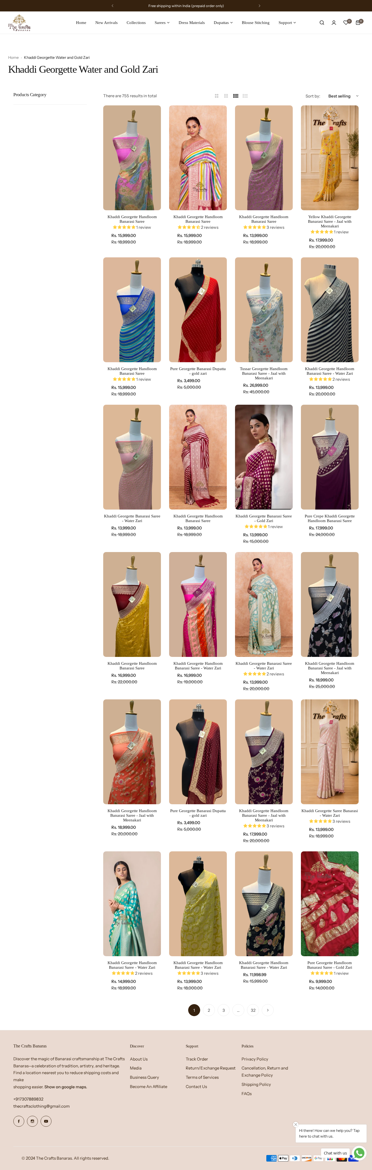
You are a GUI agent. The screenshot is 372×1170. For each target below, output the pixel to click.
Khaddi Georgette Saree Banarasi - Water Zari (329, 813)
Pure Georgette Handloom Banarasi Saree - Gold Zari (329, 965)
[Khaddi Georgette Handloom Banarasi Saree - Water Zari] (330, 309)
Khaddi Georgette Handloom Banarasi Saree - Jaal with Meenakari (329, 668)
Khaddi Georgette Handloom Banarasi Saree (132, 219)
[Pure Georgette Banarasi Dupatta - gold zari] (198, 309)
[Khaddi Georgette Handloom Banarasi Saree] (132, 157)
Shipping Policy (256, 1084)
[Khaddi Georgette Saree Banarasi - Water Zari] (330, 751)
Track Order (197, 1059)
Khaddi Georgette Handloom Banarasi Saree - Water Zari (329, 371)
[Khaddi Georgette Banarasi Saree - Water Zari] (132, 457)
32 (253, 1010)
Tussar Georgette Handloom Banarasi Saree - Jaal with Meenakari (264, 373)
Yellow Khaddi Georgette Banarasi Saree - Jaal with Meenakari (330, 221)
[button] (112, 6)
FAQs (247, 1093)
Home (13, 57)
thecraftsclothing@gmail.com (41, 1106)
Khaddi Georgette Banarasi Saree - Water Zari (132, 518)
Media (136, 1068)
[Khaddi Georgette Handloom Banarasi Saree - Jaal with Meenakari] (330, 604)
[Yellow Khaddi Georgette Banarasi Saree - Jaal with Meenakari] (330, 157)
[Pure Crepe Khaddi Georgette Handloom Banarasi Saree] (330, 457)
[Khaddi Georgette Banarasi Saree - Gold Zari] (264, 457)
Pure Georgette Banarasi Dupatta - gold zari (198, 371)
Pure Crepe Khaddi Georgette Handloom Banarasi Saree (330, 518)
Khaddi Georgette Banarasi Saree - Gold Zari (264, 518)
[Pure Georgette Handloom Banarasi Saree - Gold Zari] (330, 903)
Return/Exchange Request (211, 1068)
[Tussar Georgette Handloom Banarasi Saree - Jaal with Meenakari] (264, 309)
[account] (334, 23)
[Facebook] (18, 1121)
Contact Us (196, 1086)
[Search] (322, 23)
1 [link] (194, 1010)
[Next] (268, 1010)
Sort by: (313, 96)
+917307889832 (28, 1099)
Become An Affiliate (148, 1086)
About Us (139, 1059)
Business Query (144, 1077)
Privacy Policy (255, 1059)
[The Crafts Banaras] (19, 22)
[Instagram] (32, 1121)
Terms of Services (202, 1077)
